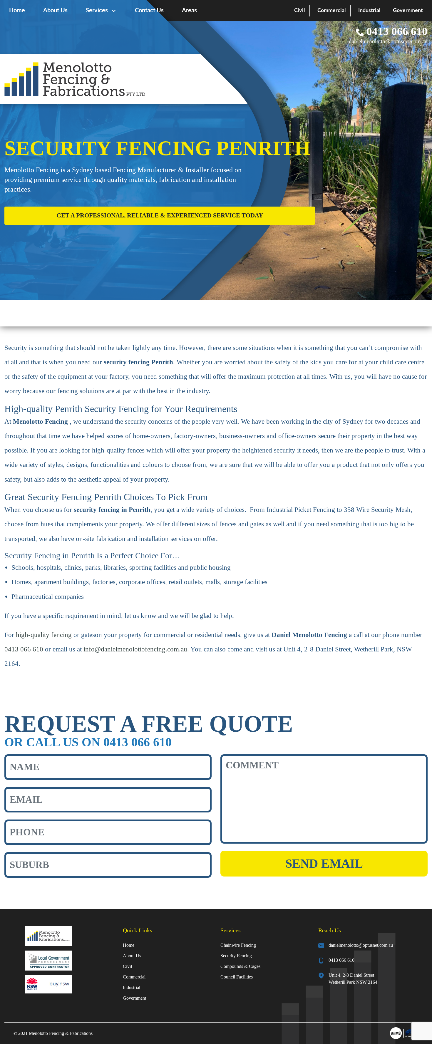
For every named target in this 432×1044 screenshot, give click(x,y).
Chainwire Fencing (238, 945)
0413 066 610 (396, 31)
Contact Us (149, 11)
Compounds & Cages (240, 966)
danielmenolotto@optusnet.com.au (388, 41)
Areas (189, 11)
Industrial (369, 10)
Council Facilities (236, 976)
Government (408, 10)
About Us (55, 11)
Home (17, 11)
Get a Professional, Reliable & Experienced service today (159, 215)
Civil (299, 10)
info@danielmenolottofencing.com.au (135, 649)
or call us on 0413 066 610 (88, 742)
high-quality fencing (44, 635)
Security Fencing (236, 955)
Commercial (331, 10)
